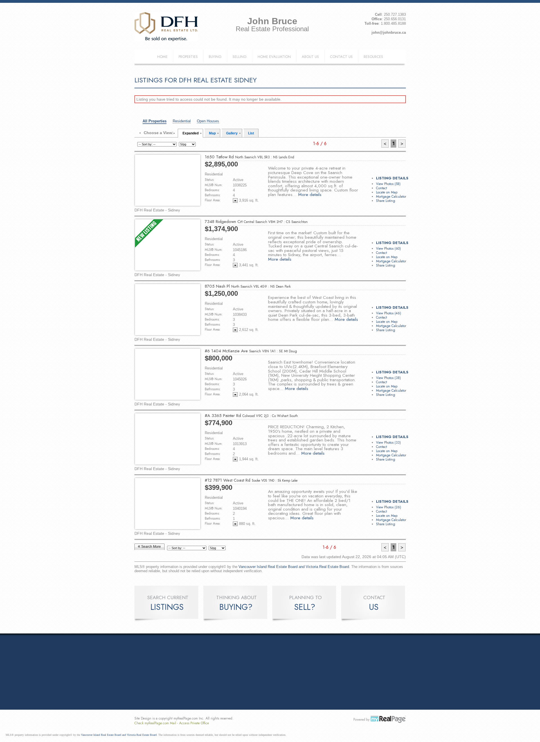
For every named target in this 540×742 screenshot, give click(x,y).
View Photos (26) (388, 507)
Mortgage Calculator (391, 196)
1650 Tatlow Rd (249, 157)
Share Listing (385, 200)
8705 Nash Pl (248, 286)
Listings (167, 607)
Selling (240, 56)
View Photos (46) (388, 313)
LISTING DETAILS (392, 178)
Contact (381, 188)
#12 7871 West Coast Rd (251, 480)
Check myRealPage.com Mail (155, 723)
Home (162, 56)
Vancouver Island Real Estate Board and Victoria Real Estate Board (293, 567)
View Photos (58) (388, 183)
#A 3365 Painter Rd (251, 415)
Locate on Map (386, 192)
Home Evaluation (274, 56)
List (251, 133)
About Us (310, 56)
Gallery (232, 133)
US (374, 607)
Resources (373, 56)
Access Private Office (194, 723)
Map (212, 133)
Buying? (236, 607)
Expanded (191, 133)
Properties (188, 56)
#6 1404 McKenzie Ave (251, 351)
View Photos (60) (388, 248)
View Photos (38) (388, 377)
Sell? (304, 607)
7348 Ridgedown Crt (256, 221)
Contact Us (341, 56)
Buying (215, 56)
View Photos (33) (388, 442)
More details (309, 194)
